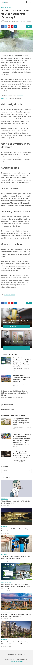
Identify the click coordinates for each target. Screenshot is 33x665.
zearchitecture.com (17, 661)
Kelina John (11, 21)
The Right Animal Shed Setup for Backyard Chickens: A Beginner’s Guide (21, 422)
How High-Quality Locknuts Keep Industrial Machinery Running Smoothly (22, 378)
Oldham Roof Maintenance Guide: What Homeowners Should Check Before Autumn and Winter (22, 362)
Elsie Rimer (18, 427)
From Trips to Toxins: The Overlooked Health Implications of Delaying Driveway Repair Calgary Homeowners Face (22, 438)
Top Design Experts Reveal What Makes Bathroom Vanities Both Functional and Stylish (21, 455)
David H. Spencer (19, 460)
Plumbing (4, 554)
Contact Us (12, 655)
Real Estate (4, 498)
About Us (21, 655)
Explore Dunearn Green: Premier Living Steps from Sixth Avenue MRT (14, 643)
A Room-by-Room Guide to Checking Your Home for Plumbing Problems (15, 557)
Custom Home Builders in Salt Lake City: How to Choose (15, 530)
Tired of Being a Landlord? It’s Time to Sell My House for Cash (15, 502)
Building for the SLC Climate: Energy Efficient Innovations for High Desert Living (14, 393)
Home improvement (6, 7)
